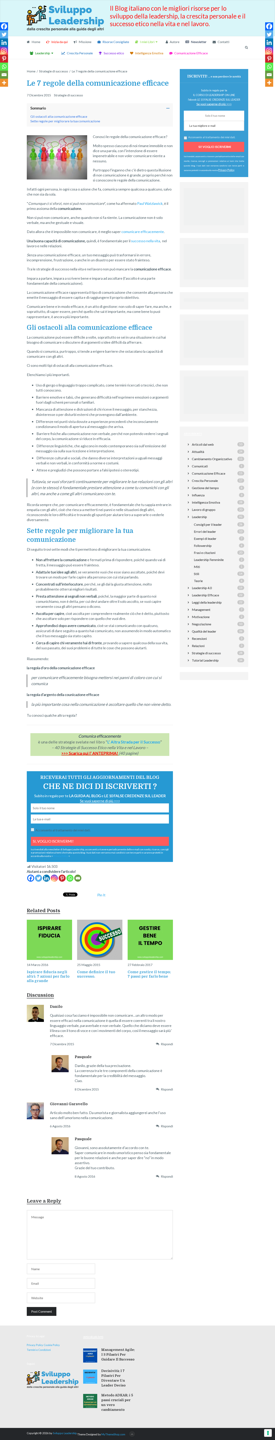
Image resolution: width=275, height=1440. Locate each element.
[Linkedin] (46, 878)
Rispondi (167, 1044)
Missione (84, 42)
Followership (203, 545)
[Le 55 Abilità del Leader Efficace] (214, 358)
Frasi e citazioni (204, 553)
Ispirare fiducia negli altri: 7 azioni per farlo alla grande (48, 976)
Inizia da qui (59, 42)
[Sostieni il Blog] (214, 226)
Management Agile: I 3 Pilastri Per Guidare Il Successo (118, 1354)
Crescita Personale (79, 53)
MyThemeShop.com (113, 1434)
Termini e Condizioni (39, 1349)
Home (35, 42)
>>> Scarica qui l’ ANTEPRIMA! (89, 753)
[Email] (77, 878)
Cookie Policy (52, 1345)
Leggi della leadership (207, 602)
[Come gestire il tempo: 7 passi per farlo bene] (150, 940)
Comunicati (200, 466)
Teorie (198, 581)
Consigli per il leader (208, 524)
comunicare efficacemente (142, 231)
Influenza (198, 495)
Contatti (223, 42)
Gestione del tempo (205, 488)
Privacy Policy (60, 856)
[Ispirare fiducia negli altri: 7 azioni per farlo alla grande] (49, 940)
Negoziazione (201, 624)
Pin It (101, 895)
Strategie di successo (68, 95)
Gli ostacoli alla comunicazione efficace (58, 116)
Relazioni (198, 646)
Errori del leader (205, 531)
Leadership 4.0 (202, 588)
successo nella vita (145, 241)
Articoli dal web (203, 444)
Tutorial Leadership (205, 660)
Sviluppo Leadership (65, 1433)
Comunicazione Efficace (191, 53)
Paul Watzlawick (150, 203)
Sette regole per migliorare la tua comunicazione (65, 121)
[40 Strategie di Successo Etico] (214, 414)
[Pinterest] (62, 878)
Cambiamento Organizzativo (212, 459)
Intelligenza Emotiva (148, 53)
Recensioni (199, 638)
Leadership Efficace (205, 595)
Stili (196, 574)
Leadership (42, 53)
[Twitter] (38, 878)
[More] (4, 83)
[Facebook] (30, 878)
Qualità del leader (204, 631)
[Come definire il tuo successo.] (99, 940)
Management (201, 609)
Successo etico (113, 53)
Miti (197, 567)
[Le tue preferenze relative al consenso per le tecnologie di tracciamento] (268, 1433)
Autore (174, 42)
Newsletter (198, 42)
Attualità (198, 452)
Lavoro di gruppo (203, 509)
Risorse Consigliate (115, 42)
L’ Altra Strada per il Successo (133, 741)
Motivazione (201, 617)
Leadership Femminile (209, 560)
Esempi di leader (205, 538)
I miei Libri (146, 42)
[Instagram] (54, 878)
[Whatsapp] (69, 878)
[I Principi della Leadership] (214, 280)
